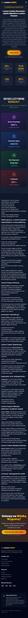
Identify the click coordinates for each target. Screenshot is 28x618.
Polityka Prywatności (6, 576)
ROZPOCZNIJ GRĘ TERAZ (14, 532)
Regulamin (3, 578)
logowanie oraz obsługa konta (9, 209)
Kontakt (3, 572)
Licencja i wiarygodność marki (9, 216)
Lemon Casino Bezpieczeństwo (10, 214)
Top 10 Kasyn (4, 559)
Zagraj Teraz (14, 52)
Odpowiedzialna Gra (6, 574)
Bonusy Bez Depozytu (6, 561)
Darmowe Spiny (5, 563)
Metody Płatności (5, 565)
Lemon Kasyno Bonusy (7, 204)
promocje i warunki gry (7, 205)
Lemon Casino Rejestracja (8, 207)
